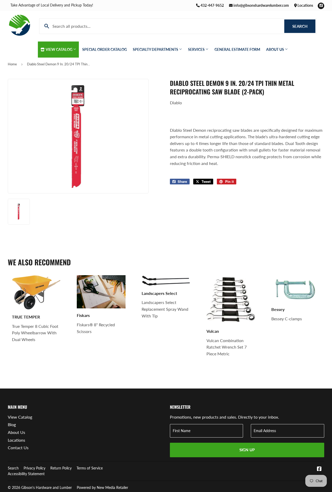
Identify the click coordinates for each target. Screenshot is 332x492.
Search (303, 26)
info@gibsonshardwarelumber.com (261, 5)
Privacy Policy (34, 468)
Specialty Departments (156, 49)
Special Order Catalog (104, 49)
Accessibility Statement (26, 474)
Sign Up (247, 449)
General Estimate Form (237, 49)
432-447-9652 (212, 5)
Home (12, 64)
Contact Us (18, 447)
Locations (305, 5)
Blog (12, 424)
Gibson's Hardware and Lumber (46, 487)
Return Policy (61, 468)
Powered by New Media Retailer (102, 487)
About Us (275, 49)
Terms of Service (90, 468)
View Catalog (59, 49)
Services (196, 49)
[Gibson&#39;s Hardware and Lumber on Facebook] (319, 469)
